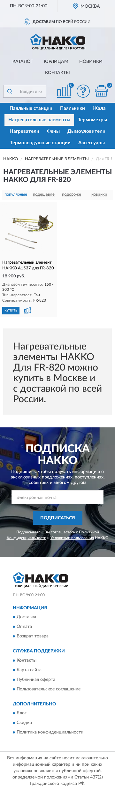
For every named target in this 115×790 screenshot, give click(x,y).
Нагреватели (24, 131)
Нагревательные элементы (39, 119)
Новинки (91, 61)
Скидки (24, 722)
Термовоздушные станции (40, 142)
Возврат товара (33, 636)
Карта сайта (29, 670)
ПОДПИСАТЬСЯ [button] (57, 518)
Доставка (26, 617)
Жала (99, 108)
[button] (83, 91)
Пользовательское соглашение (48, 689)
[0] (101, 91)
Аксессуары (91, 142)
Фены (53, 131)
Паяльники (72, 108)
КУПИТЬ (10, 310)
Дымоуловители (86, 131)
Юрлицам (56, 61)
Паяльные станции (31, 108)
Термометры (92, 119)
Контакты (57, 73)
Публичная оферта (36, 679)
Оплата (24, 627)
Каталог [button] (22, 61)
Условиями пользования (72, 538)
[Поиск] (9, 91)
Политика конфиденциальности (50, 732)
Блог (22, 713)
